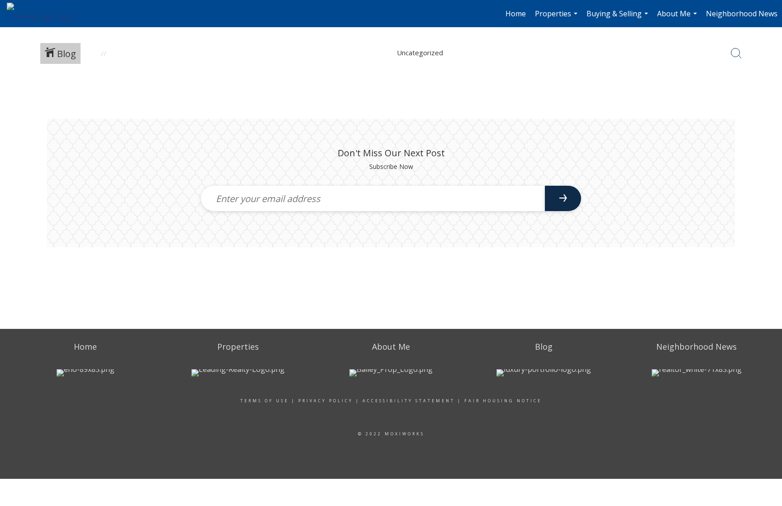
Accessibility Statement (408, 401)
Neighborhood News (741, 14)
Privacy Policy (325, 401)
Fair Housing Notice (503, 401)
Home (515, 14)
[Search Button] (736, 53)
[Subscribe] (563, 198)
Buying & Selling (618, 18)
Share (767, 96)
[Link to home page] (45, 13)
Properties (557, 18)
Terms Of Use (264, 401)
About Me (678, 18)
